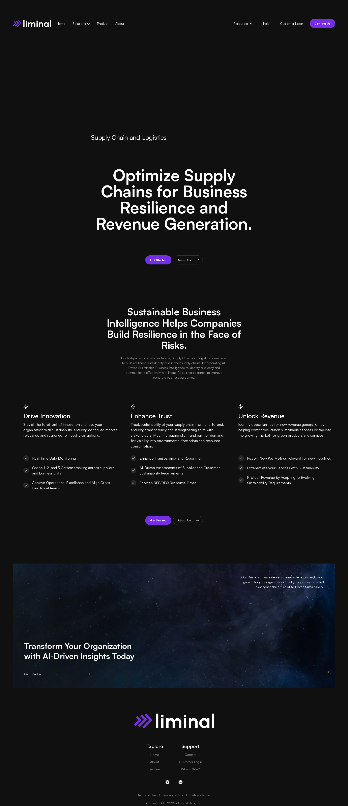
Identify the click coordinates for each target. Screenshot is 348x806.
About (154, 762)
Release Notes (200, 795)
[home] (32, 24)
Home (154, 755)
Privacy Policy (173, 795)
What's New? (190, 769)
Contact (190, 755)
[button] (83, 23)
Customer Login (190, 762)
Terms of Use (146, 795)
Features (154, 769)
